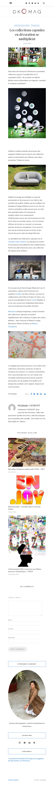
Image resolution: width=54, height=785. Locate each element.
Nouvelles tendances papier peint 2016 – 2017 (26, 469)
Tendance (35, 25)
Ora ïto (34, 300)
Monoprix (12, 311)
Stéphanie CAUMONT (29, 405)
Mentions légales (13, 780)
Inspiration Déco (22, 25)
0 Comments (12, 394)
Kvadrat (18, 294)
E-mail (11, 629)
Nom (10, 620)
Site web (11, 638)
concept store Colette (17, 242)
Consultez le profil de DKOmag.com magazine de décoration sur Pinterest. (26, 759)
